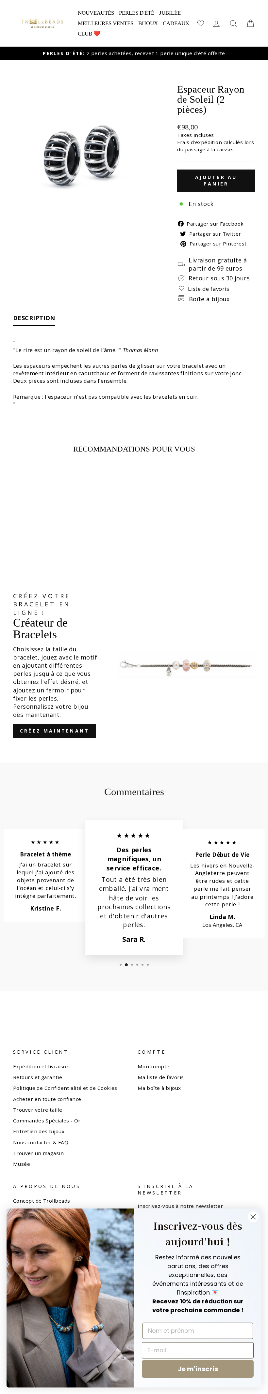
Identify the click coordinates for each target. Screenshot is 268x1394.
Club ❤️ (89, 34)
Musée (21, 1164)
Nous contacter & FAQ (40, 1142)
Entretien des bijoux (38, 1131)
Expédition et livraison (41, 1066)
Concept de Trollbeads (41, 1200)
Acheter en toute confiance (47, 1099)
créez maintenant (54, 731)
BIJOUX (148, 23)
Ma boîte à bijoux (159, 1088)
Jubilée (170, 13)
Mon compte (154, 1066)
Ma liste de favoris (161, 1077)
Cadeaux (176, 23)
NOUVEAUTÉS (96, 13)
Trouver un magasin (38, 1153)
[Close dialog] (253, 1217)
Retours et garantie (37, 1077)
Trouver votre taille (37, 1109)
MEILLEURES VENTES (105, 23)
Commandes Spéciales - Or (47, 1120)
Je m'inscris (198, 1368)
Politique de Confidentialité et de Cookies (65, 1088)
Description (34, 318)
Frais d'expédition (199, 142)
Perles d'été (136, 13)
